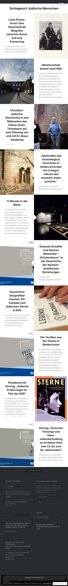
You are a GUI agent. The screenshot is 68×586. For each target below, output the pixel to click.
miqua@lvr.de (9, 559)
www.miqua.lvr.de (11, 531)
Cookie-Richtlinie (46, 583)
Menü (62, 3)
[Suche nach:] (18, 515)
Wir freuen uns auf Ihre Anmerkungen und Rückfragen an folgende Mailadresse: (17, 555)
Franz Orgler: (9, 486)
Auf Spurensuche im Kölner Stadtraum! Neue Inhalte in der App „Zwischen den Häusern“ (17, 494)
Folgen (40, 502)
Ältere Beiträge (34, 470)
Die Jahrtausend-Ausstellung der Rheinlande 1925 (16, 503)
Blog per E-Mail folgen (46, 481)
